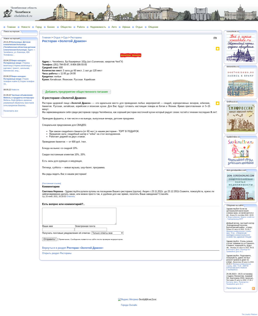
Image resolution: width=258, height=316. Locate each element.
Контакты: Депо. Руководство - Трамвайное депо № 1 (238, 250)
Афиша (126, 27)
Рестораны (76, 37)
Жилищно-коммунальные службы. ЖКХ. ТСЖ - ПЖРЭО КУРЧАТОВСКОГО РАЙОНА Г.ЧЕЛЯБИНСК (238, 267)
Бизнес (51, 27)
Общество (66, 27)
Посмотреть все (11, 111)
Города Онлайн (129, 305)
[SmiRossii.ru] (241, 131)
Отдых (139, 27)
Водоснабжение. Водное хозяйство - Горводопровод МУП (240, 218)
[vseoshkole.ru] (241, 61)
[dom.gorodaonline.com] (241, 200)
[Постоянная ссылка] (51, 183)
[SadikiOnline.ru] (240, 165)
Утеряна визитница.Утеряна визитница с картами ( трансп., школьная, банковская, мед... (18, 65)
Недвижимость (98, 27)
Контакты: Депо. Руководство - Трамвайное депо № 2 (237, 283)
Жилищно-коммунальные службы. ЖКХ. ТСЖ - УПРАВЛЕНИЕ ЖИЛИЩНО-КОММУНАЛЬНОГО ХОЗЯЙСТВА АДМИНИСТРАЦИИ (239, 234)
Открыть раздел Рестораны (56, 253)
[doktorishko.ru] (241, 96)
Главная (11, 27)
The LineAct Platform (249, 314)
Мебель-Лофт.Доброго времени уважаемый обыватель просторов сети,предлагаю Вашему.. (19, 100)
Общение (153, 27)
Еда (65, 37)
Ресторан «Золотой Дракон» (64, 41)
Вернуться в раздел (72, 247)
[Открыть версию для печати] (215, 37)
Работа (81, 27)
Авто (114, 27)
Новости (25, 27)
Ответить (71, 196)
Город (39, 27)
